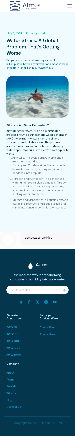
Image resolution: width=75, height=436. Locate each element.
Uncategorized (35, 33)
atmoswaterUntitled (38, 237)
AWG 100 (12, 334)
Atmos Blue (47, 327)
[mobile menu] (69, 6)
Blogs (9, 400)
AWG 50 (11, 327)
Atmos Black (47, 334)
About (10, 372)
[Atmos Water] (25, 6)
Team (10, 379)
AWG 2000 (13, 354)
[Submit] (64, 290)
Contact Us (13, 407)
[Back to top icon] (67, 428)
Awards (11, 386)
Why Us (11, 393)
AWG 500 (12, 341)
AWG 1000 (13, 348)
